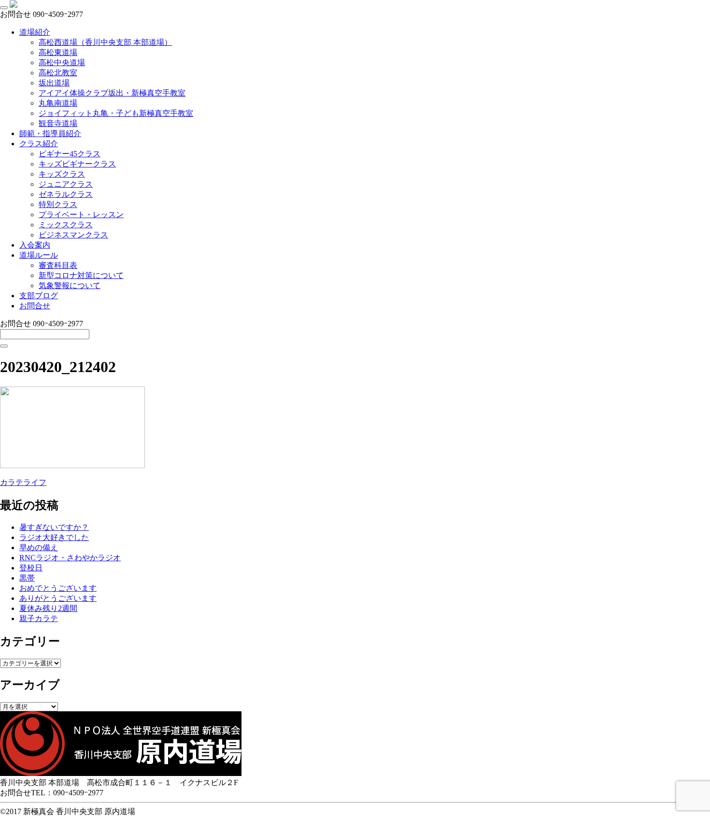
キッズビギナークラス (77, 164)
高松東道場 (58, 52)
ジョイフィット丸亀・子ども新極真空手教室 (116, 113)
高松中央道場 (62, 62)
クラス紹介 (38, 143)
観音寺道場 (58, 123)
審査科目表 (58, 265)
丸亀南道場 (58, 103)
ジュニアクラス (66, 184)
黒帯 (27, 578)
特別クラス (58, 204)
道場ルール (38, 255)
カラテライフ (23, 482)
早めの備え (38, 547)
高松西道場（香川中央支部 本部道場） (105, 42)
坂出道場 (54, 83)
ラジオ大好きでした (54, 537)
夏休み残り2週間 (48, 608)
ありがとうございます (58, 598)
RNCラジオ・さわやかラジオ (70, 558)
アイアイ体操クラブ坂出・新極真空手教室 (112, 93)
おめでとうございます (58, 588)
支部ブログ (38, 295)
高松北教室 (58, 73)
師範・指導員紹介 (50, 133)
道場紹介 (34, 32)
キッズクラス (62, 174)
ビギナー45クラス (69, 154)
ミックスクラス (66, 225)
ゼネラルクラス (66, 194)
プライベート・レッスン (81, 214)
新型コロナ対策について (81, 275)
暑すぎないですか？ (54, 527)
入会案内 (34, 245)
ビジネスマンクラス (73, 235)
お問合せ (34, 306)
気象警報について (69, 285)
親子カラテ (38, 618)
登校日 (31, 568)
